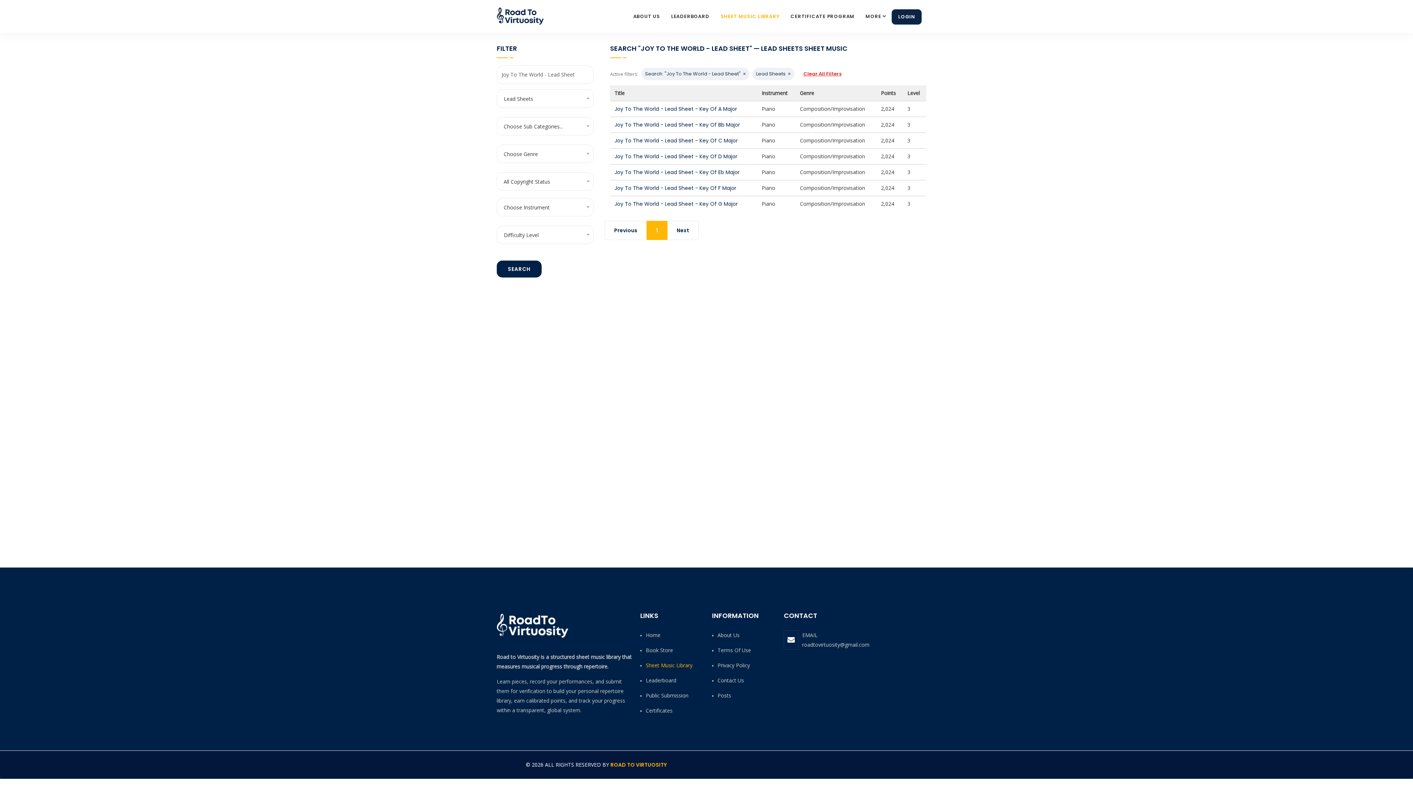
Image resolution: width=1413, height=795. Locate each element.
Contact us (731, 680)
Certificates (659, 710)
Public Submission (667, 695)
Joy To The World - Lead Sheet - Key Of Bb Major (677, 124)
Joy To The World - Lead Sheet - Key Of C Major (676, 140)
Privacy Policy (734, 665)
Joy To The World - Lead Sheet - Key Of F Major (675, 188)
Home (653, 635)
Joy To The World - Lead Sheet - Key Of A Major (676, 109)
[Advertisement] (761, 306)
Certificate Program (822, 16)
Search (519, 269)
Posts (724, 695)
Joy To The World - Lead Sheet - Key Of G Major (676, 204)
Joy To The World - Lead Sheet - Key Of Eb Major (677, 172)
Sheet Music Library (750, 16)
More (873, 16)
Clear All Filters (822, 73)
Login (906, 16)
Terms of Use (734, 650)
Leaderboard (690, 16)
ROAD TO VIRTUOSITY (638, 764)
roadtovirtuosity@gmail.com (836, 644)
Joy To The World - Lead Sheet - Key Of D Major (676, 156)
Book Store (659, 650)
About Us (646, 16)
